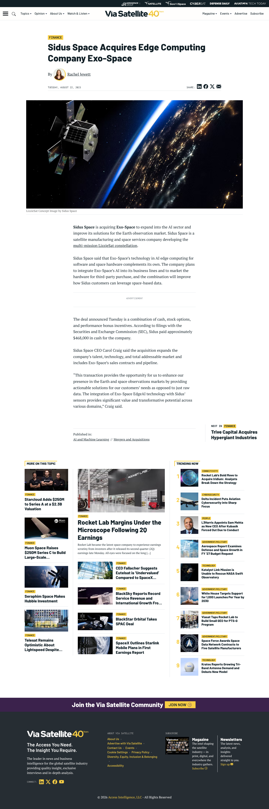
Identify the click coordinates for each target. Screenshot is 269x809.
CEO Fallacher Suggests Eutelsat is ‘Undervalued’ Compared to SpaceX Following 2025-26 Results (139, 573)
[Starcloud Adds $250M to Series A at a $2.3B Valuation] (46, 480)
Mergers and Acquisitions (131, 439)
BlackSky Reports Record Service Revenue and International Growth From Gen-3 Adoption (139, 598)
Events (224, 13)
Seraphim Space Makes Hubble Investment (45, 598)
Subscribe (257, 13)
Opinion (40, 13)
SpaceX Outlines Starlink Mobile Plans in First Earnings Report (137, 647)
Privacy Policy (140, 752)
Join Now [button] (178, 704)
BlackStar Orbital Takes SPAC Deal (136, 621)
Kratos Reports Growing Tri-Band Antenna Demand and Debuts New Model (221, 668)
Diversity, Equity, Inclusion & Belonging (132, 757)
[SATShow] (153, 4)
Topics (24, 13)
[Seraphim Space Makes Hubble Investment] (46, 577)
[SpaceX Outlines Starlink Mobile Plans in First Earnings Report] (95, 645)
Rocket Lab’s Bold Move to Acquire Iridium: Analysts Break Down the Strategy (219, 479)
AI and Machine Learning (91, 439)
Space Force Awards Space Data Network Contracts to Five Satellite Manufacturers (221, 644)
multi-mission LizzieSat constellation (105, 245)
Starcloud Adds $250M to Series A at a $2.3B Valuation (44, 504)
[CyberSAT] (198, 4)
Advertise (241, 13)
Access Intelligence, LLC (125, 797)
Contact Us (114, 748)
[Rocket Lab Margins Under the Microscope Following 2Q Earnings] (121, 490)
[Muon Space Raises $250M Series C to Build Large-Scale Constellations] (46, 528)
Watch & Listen (77, 13)
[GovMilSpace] (176, 3)
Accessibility (115, 765)
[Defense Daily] (220, 4)
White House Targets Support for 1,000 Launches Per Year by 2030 (222, 597)
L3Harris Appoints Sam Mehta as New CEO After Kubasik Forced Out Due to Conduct (222, 526)
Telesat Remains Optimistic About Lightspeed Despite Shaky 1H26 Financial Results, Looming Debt (44, 645)
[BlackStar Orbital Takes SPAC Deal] (95, 621)
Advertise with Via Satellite (124, 743)
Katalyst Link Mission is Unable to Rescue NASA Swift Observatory (222, 573)
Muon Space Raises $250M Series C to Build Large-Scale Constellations (45, 552)
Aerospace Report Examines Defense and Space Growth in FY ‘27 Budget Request (221, 550)
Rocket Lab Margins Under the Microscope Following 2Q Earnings (119, 530)
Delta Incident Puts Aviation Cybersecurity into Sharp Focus (220, 502)
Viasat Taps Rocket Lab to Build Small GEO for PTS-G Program (219, 620)
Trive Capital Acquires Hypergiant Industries (234, 434)
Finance (55, 37)
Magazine (208, 13)
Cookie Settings (117, 752)
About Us (56, 13)
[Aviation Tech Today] (250, 4)
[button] (5, 13)
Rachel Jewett (79, 74)
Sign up (225, 764)
